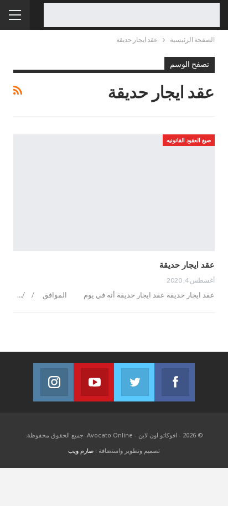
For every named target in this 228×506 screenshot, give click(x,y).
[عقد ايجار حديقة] (114, 192)
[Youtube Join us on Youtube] (93, 382)
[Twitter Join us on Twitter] (134, 382)
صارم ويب (81, 450)
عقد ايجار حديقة (187, 264)
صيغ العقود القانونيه (189, 140)
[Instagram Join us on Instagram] (53, 382)
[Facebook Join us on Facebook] (174, 382)
